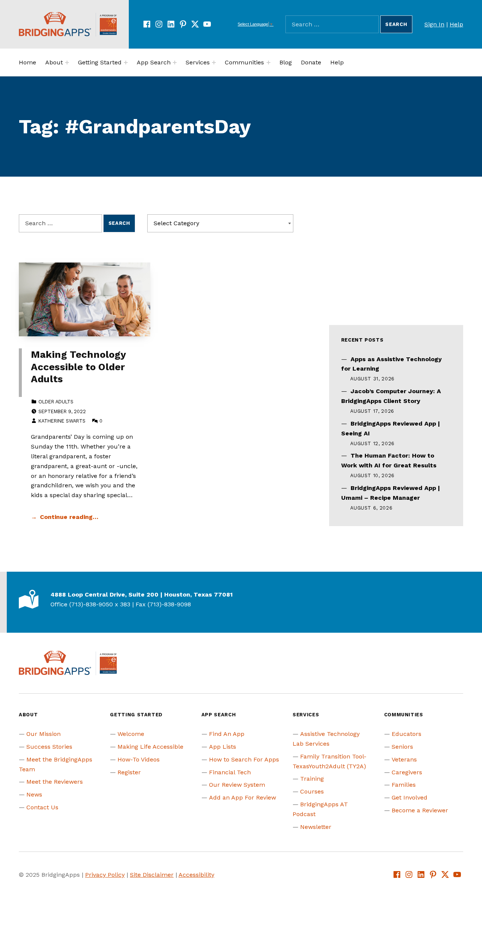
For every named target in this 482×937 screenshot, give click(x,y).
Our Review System (237, 784)
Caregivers (407, 772)
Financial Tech (230, 772)
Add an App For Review (242, 797)
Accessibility (196, 874)
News (34, 794)
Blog (285, 62)
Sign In (434, 24)
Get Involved (409, 797)
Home (27, 62)
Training (312, 778)
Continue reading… (69, 516)
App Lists (222, 746)
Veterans (404, 759)
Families (404, 784)
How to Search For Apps (244, 759)
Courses (312, 791)
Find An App (226, 733)
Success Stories (49, 746)
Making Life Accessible (150, 746)
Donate (311, 62)
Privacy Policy (105, 874)
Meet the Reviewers (54, 781)
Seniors (402, 746)
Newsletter (315, 826)
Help (456, 24)
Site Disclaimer (152, 874)
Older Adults (55, 401)
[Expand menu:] (67, 62)
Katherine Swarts (61, 421)
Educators (406, 733)
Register (129, 772)
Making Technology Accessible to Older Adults (78, 367)
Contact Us (42, 807)
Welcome (130, 733)
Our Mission (43, 733)
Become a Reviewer (420, 810)
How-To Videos (138, 759)
